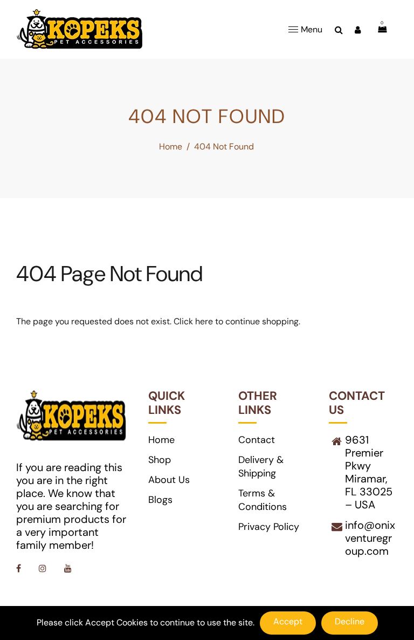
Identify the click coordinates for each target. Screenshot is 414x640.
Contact (256, 439)
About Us (169, 479)
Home (170, 146)
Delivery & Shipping (261, 466)
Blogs (160, 499)
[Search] (338, 30)
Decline (349, 621)
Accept (287, 621)
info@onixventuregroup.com (370, 538)
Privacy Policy (268, 526)
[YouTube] (69, 568)
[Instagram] (44, 568)
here (204, 321)
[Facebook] (19, 568)
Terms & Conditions (262, 500)
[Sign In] (357, 30)
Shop (159, 459)
